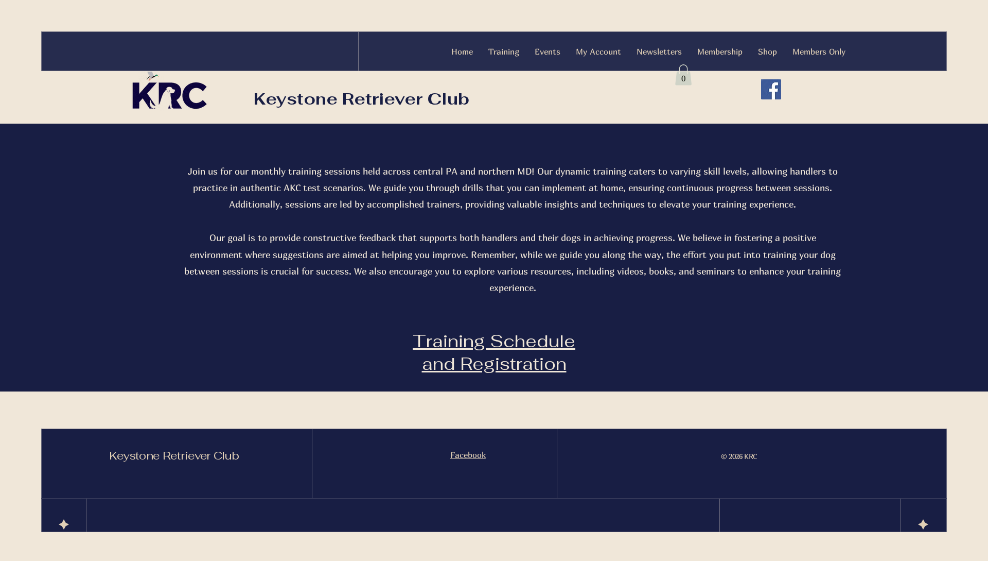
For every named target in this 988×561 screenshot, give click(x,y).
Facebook (468, 455)
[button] (683, 75)
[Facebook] (771, 89)
